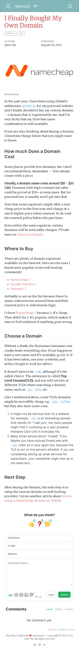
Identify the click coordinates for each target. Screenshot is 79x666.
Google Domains (22, 284)
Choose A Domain (30, 234)
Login (51, 594)
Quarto (40, 635)
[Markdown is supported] (11, 595)
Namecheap (19, 279)
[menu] (8, 6)
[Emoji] (16, 595)
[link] (36, 6)
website (10, 33)
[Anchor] (17, 156)
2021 (21, 33)
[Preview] (31, 595)
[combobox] (70, 6)
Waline (63, 629)
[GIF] (21, 595)
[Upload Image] (26, 595)
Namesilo (17, 289)
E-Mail (11, 545)
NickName (13, 537)
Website (12, 554)
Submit (64, 594)
